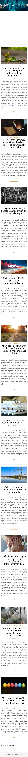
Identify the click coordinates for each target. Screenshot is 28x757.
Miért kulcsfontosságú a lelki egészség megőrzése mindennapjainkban (14, 560)
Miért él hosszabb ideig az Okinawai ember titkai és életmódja (14, 489)
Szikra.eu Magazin (14, 4)
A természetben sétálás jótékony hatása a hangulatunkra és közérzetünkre (14, 631)
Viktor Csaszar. (20, 754)
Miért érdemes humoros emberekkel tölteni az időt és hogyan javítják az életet (14, 349)
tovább (14, 111)
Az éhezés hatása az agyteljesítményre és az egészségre (14, 422)
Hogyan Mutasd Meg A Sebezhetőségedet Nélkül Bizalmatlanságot (14, 211)
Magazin (9, 206)
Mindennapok (17, 65)
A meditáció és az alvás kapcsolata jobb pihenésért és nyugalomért (14, 72)
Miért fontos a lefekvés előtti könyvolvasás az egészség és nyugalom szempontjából (14, 143)
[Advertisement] (14, 26)
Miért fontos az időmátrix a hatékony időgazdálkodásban (14, 280)
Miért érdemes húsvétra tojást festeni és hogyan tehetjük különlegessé (14, 700)
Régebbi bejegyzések (8, 745)
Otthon (18, 695)
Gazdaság (10, 276)
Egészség (9, 65)
